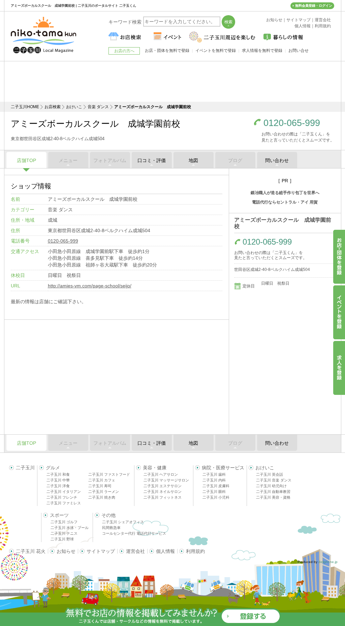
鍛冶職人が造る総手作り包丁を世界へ (285, 192)
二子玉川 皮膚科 (215, 486)
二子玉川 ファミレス (63, 503)
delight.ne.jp (328, 562)
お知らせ (66, 551)
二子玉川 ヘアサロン (161, 474)
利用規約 (195, 551)
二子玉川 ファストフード (109, 474)
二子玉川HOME (25, 106)
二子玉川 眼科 (214, 492)
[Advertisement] (172, 81)
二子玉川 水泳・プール (70, 528)
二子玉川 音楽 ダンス (273, 480)
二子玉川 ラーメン (103, 492)
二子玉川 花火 (30, 551)
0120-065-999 (291, 123)
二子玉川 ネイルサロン (163, 492)
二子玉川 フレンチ (61, 497)
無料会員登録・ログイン (313, 5)
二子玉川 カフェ (101, 480)
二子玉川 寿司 (100, 486)
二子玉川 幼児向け (271, 486)
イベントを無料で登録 (215, 50)
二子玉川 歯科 (214, 474)
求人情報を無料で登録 (262, 50)
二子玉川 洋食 (58, 486)
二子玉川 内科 (214, 480)
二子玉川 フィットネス (163, 497)
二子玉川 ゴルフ (64, 522)
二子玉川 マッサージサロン (166, 480)
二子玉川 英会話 (269, 474)
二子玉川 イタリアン (63, 492)
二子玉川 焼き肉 (101, 497)
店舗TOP (26, 160)
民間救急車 (111, 528)
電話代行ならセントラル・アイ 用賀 (285, 202)
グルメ (53, 467)
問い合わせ (277, 160)
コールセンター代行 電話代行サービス (134, 533)
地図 (193, 160)
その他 (108, 515)
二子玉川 (25, 467)
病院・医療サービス (223, 467)
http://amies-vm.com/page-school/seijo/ (89, 285)
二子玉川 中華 (58, 480)
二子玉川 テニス (64, 533)
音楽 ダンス (98, 106)
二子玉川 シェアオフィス (123, 522)
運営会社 (135, 551)
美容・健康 (154, 467)
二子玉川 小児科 (215, 497)
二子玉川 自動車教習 (273, 492)
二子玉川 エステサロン (163, 486)
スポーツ (59, 515)
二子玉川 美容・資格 (273, 497)
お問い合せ (298, 50)
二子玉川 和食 (58, 474)
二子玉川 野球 (62, 539)
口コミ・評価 (151, 160)
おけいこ (74, 106)
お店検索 (52, 106)
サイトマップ (101, 551)
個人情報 (165, 551)
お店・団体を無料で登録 (167, 50)
